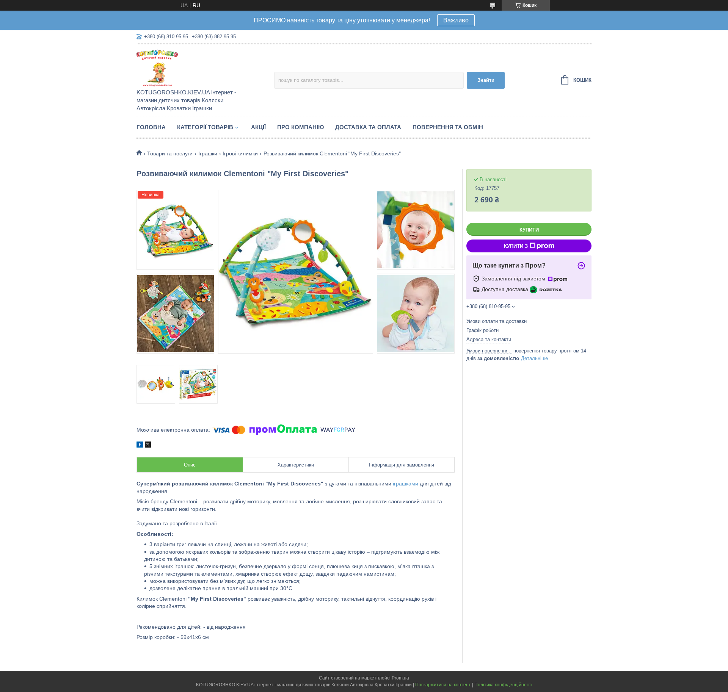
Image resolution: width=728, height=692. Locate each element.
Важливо (456, 20)
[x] (148, 446)
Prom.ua (400, 678)
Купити (529, 230)
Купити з (516, 246)
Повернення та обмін (448, 127)
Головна (151, 127)
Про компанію (300, 127)
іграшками (405, 484)
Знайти (485, 80)
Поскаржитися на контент (443, 684)
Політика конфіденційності (503, 684)
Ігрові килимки (240, 153)
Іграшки (207, 153)
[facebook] (139, 446)
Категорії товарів (205, 127)
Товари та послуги (170, 153)
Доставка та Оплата (368, 127)
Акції (258, 127)
